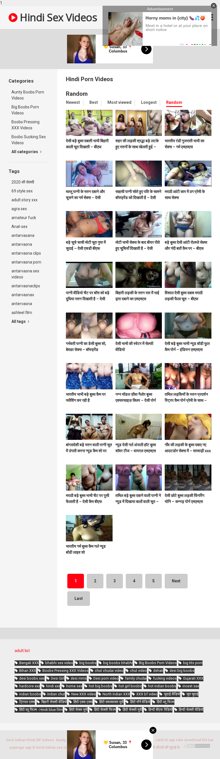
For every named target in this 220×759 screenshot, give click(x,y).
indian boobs (30, 694)
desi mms (79, 678)
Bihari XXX (27, 670)
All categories (25, 151)
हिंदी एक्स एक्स (83, 702)
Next (176, 581)
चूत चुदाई (192, 694)
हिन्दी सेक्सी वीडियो (191, 709)
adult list (22, 650)
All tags (19, 321)
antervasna (21, 303)
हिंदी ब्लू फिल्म (165, 702)
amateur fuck (23, 217)
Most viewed (119, 102)
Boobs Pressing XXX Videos (25, 125)
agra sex (19, 208)
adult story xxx (24, 200)
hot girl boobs (130, 686)
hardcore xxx (29, 686)
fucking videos (165, 678)
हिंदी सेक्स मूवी (78, 709)
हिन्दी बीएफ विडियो (160, 709)
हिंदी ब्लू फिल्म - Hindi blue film (41, 709)
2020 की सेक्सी (22, 182)
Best (93, 102)
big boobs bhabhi (118, 663)
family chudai (136, 678)
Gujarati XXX (193, 678)
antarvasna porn (26, 262)
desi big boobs (182, 670)
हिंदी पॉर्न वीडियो (140, 702)
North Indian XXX (116, 694)
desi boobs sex (32, 678)
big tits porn (193, 663)
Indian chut (56, 694)
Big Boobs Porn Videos (25, 110)
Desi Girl (57, 678)
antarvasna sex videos (25, 274)
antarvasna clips (26, 253)
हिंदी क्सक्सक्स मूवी (111, 702)
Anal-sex (19, 226)
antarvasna (21, 244)
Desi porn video (106, 678)
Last (78, 598)
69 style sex (22, 191)
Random (174, 102)
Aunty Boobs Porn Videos (27, 95)
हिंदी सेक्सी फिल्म (105, 709)
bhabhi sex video (59, 663)
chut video (138, 670)
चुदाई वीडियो (172, 694)
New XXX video (83, 694)
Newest (73, 102)
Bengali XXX (29, 663)
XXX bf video (147, 694)
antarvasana (22, 235)
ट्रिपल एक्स (27, 702)
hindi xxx (53, 686)
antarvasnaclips (25, 286)
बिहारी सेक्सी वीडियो (54, 702)
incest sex (190, 686)
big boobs (88, 663)
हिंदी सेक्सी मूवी (132, 709)
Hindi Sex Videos (57, 17)
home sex (74, 686)
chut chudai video (109, 670)
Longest (149, 102)
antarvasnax (22, 294)
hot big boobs (100, 686)
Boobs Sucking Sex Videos (28, 139)
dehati (158, 670)
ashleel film (21, 312)
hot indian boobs (162, 686)
